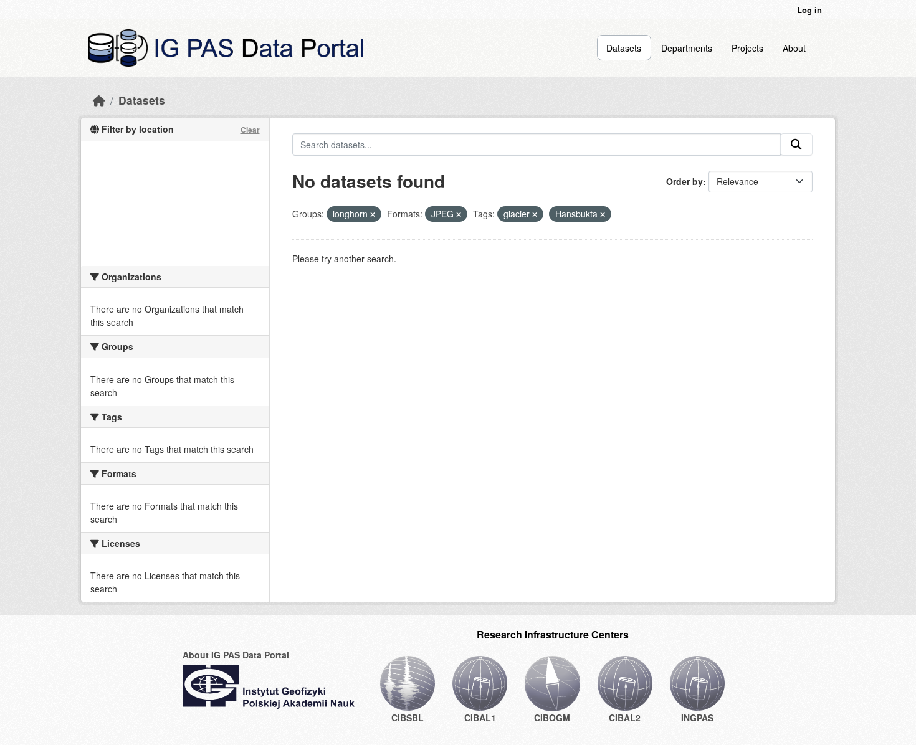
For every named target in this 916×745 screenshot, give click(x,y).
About (794, 48)
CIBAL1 (480, 717)
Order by (684, 181)
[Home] (99, 100)
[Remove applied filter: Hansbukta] (602, 214)
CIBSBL (407, 717)
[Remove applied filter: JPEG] (458, 214)
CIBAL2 (625, 717)
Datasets (623, 48)
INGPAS (697, 717)
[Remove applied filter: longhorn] (372, 214)
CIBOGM (552, 717)
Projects (747, 48)
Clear (250, 129)
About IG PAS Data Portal (236, 654)
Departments (686, 48)
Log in (809, 10)
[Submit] (796, 144)
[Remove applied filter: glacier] (534, 214)
